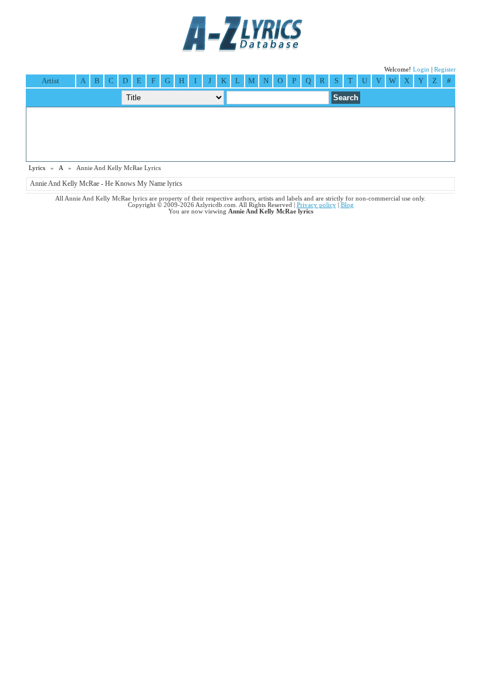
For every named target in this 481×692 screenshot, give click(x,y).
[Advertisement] (240, 134)
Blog (347, 205)
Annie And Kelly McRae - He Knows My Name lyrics (106, 183)
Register (445, 69)
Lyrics (37, 168)
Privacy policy (316, 205)
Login (421, 69)
